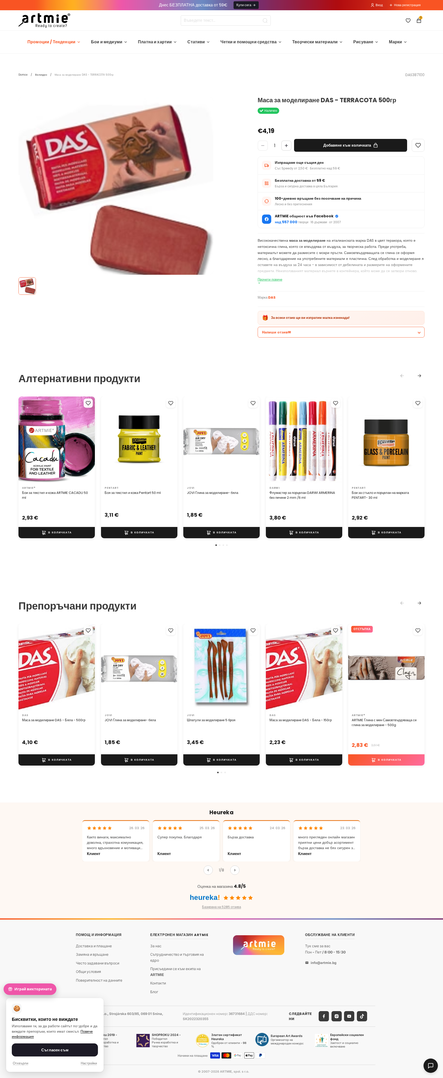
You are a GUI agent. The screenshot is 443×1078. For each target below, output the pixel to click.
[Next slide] (419, 376)
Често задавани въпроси (97, 963)
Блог (154, 992)
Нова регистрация (407, 5)
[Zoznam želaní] (408, 20)
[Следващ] (234, 870)
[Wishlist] (418, 145)
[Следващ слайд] (85, 440)
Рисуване (363, 42)
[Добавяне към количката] (56, 532)
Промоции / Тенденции (51, 42)
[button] (216, 545)
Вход (379, 5)
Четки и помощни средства (248, 42)
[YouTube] (349, 1016)
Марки (395, 42)
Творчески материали (315, 42)
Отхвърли (20, 1063)
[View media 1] (27, 286)
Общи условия (88, 971)
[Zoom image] (115, 194)
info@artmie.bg (323, 963)
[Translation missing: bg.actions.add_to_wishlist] (88, 403)
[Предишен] (208, 870)
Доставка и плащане (94, 946)
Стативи (196, 42)
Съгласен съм (54, 1050)
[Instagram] (336, 1016)
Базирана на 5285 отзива (221, 906)
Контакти (158, 983)
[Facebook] (324, 1016)
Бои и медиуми (106, 42)
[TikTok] (362, 1016)
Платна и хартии (155, 42)
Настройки (89, 1063)
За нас (156, 946)
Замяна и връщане (92, 954)
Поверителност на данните (99, 980)
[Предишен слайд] (27, 440)
